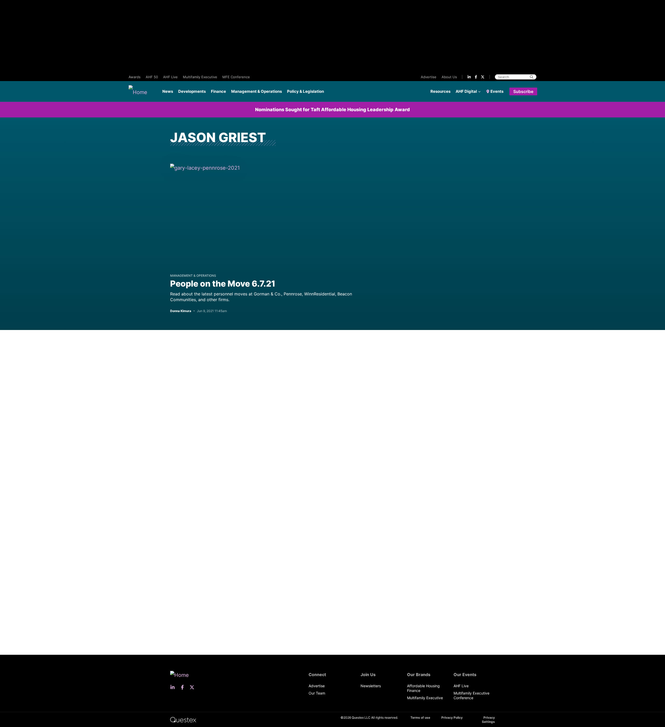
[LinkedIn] (469, 77)
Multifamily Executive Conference (471, 695)
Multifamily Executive (200, 77)
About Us (449, 77)
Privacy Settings (488, 720)
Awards (135, 77)
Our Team (317, 693)
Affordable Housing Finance (423, 688)
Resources (440, 91)
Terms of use (420, 717)
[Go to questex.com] (183, 719)
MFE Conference (236, 77)
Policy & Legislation (305, 91)
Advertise (428, 77)
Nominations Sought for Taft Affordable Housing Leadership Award (332, 109)
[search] (531, 77)
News (167, 91)
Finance (218, 91)
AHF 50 (152, 77)
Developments (192, 91)
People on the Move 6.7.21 (222, 284)
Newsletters (371, 686)
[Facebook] (476, 77)
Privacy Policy (452, 717)
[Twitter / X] (482, 77)
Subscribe (523, 91)
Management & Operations (256, 91)
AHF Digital (466, 91)
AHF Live (170, 77)
